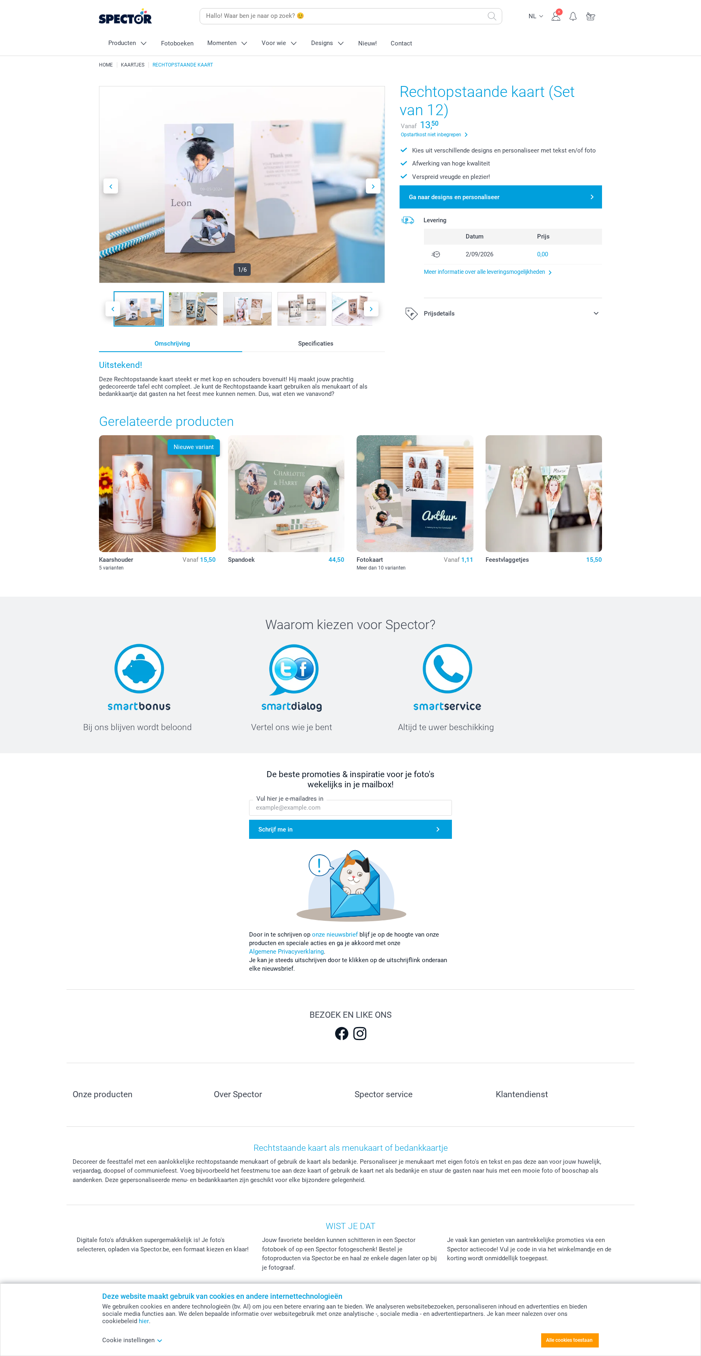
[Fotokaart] (415, 493)
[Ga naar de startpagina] (138, 16)
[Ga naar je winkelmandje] (591, 15)
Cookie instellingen (128, 1340)
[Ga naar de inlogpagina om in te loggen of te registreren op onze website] (556, 15)
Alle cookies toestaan (569, 1340)
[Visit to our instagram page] (359, 1033)
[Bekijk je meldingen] (573, 15)
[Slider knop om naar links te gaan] (110, 185)
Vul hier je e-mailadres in (289, 798)
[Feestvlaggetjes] (544, 493)
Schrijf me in (275, 829)
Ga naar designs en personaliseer (454, 197)
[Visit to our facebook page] (341, 1033)
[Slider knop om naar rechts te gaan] (373, 185)
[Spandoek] (286, 493)
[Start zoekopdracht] (492, 16)
